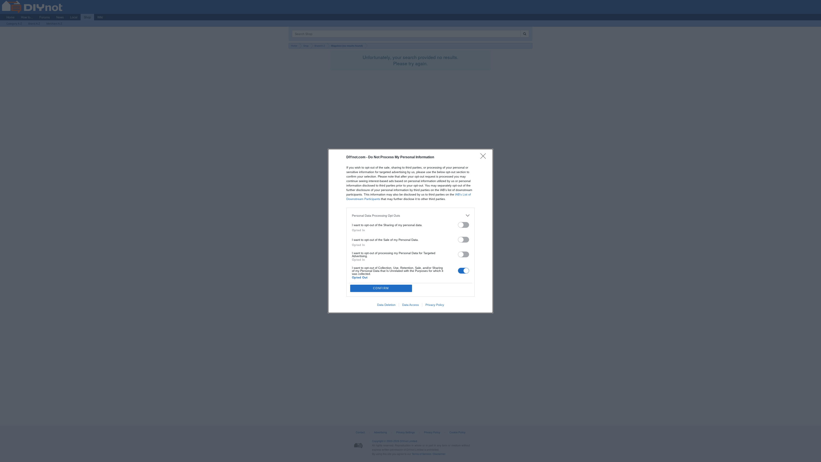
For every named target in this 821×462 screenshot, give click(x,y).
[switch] (463, 225)
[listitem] (410, 215)
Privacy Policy (434, 305)
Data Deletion (386, 305)
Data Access (410, 305)
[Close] (484, 157)
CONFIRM (381, 288)
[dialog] (410, 231)
